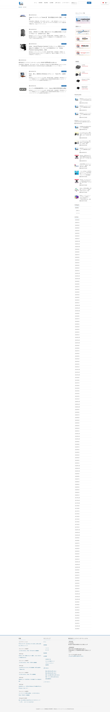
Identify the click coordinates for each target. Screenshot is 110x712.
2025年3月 (77, 265)
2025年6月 (77, 257)
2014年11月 (77, 596)
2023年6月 (77, 321)
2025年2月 (77, 268)
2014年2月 (77, 620)
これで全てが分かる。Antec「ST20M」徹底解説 (28, 662)
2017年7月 (77, 511)
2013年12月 (77, 626)
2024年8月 (77, 284)
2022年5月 (77, 356)
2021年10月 (77, 374)
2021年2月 (77, 396)
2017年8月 (77, 508)
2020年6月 (77, 417)
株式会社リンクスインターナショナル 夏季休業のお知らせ (85, 107)
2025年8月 (77, 251)
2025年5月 (77, 260)
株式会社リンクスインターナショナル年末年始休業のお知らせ (85, 100)
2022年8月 (77, 348)
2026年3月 (77, 233)
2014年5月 (77, 612)
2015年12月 (77, 561)
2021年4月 (77, 390)
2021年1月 (77, 398)
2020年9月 (77, 409)
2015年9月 (77, 569)
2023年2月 (77, 332)
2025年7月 (77, 254)
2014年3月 (77, 617)
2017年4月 (77, 519)
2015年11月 (77, 564)
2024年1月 (77, 302)
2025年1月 (77, 270)
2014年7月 (77, 607)
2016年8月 (77, 540)
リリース (63, 29)
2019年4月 (77, 455)
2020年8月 (77, 412)
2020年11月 (77, 404)
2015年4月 (77, 583)
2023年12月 (77, 305)
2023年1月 (77, 334)
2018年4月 (77, 487)
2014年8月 (77, 604)
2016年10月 (77, 535)
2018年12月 (77, 465)
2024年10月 (77, 278)
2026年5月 (77, 227)
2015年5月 (77, 580)
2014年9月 (77, 601)
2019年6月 (77, 449)
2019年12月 (77, 433)
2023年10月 (77, 310)
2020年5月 (77, 420)
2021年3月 (77, 393)
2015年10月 (77, 567)
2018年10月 (77, 471)
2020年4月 (77, 422)
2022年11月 (77, 340)
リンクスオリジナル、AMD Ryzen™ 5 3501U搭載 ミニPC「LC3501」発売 (85, 142)
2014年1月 (77, 623)
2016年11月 (77, 532)
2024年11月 (77, 276)
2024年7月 (77, 286)
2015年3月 (77, 585)
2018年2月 (77, 492)
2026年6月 (77, 225)
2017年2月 (77, 524)
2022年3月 (77, 361)
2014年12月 (77, 593)
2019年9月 (77, 441)
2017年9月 (77, 505)
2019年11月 (77, 436)
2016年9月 (77, 537)
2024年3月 (77, 297)
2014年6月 (77, 609)
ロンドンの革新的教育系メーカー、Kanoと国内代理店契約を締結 (47, 88)
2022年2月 (77, 364)
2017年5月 (77, 516)
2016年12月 (77, 529)
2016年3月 (77, 553)
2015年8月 (77, 572)
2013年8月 (77, 628)
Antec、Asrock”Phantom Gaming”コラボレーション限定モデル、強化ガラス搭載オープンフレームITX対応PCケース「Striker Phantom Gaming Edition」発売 (47, 48)
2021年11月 (77, 372)
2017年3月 (77, 521)
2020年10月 (77, 406)
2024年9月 (77, 281)
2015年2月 (77, 588)
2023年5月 (77, 324)
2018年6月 (77, 481)
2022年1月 (77, 366)
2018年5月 (77, 484)
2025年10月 (77, 246)
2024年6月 (77, 289)
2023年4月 (77, 326)
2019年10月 (77, 438)
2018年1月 (77, 495)
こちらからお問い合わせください (76, 656)
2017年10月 (77, 503)
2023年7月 (77, 318)
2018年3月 (77, 489)
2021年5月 (77, 388)
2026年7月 (77, 222)
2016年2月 (77, 556)
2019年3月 (77, 457)
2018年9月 (77, 473)
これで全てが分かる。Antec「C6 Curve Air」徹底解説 (29, 650)
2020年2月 (77, 428)
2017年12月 (77, 497)
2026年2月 (77, 235)
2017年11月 (77, 500)
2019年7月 (77, 446)
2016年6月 (77, 545)
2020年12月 (77, 401)
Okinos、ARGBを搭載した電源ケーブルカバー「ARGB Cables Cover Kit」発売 (85, 189)
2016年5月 (77, 548)
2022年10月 (77, 342)
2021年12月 (77, 369)
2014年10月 (77, 599)
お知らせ (63, 60)
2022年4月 (77, 358)
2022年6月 (77, 353)
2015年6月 (77, 577)
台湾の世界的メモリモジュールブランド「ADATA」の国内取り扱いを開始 (85, 165)
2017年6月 (77, 513)
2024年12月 (77, 273)
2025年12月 (77, 241)
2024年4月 (77, 294)
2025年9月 (77, 249)
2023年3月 (77, 329)
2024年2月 (77, 300)
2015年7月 (77, 575)
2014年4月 (77, 615)
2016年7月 (77, 543)
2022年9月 (77, 345)
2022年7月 (77, 350)
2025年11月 (77, 243)
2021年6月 (77, 385)
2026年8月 (77, 219)
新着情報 (77, 207)
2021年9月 (77, 377)
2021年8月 (77, 380)
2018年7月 (77, 479)
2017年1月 (77, 527)
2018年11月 (77, 468)
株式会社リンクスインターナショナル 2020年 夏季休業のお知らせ (38, 62)
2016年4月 (77, 551)
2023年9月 (77, 313)
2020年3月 (77, 425)
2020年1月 (77, 430)
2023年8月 (77, 316)
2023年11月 (77, 308)
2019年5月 (77, 452)
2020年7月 (77, 414)
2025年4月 (77, 262)
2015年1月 (77, 591)
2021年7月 (77, 382)
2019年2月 (77, 460)
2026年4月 (77, 230)
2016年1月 (77, 559)
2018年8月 (77, 476)
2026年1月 (77, 238)
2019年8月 (77, 444)
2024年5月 (77, 292)
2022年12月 (77, 337)
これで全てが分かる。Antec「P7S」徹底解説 (27, 674)
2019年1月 (77, 463)
